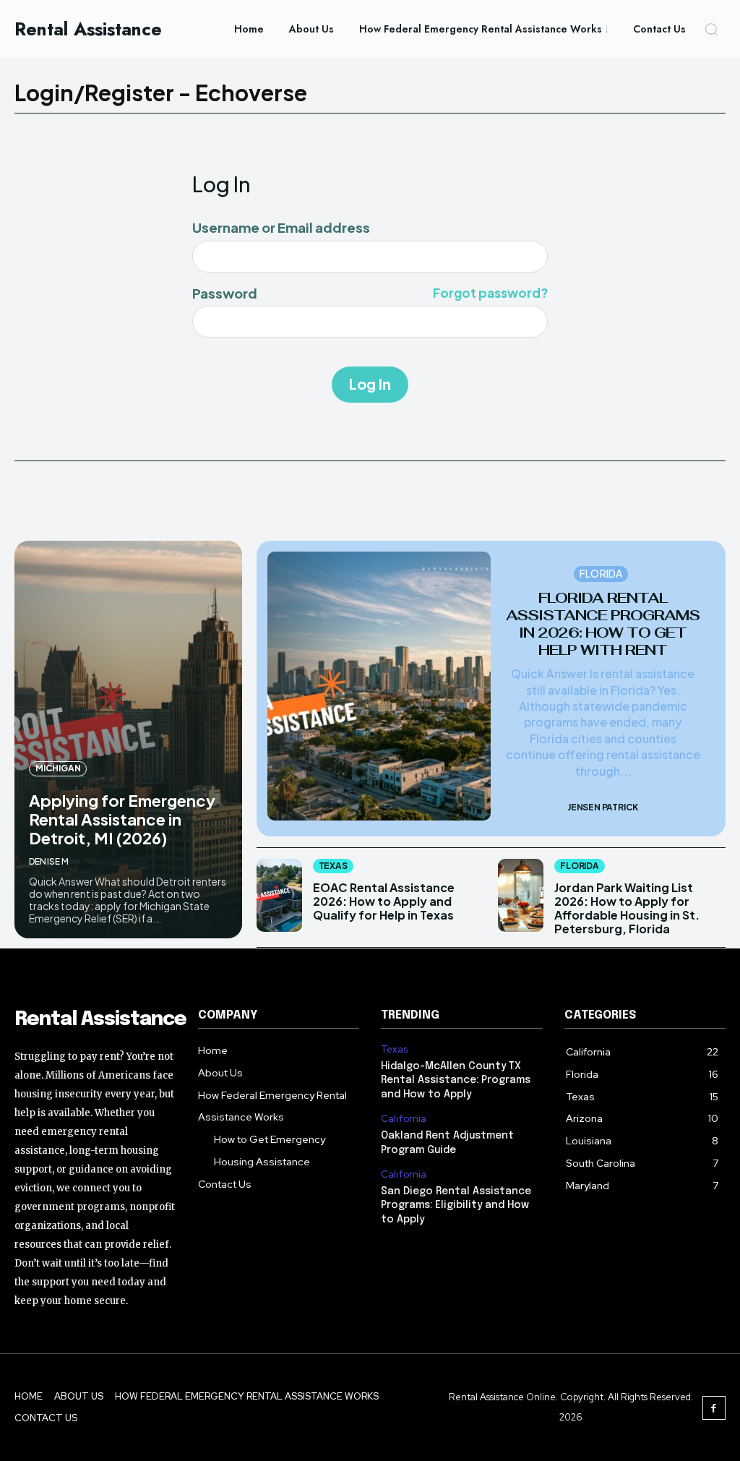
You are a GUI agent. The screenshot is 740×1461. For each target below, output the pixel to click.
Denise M (49, 861)
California (403, 1119)
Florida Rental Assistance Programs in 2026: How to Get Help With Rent (603, 623)
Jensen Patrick (602, 807)
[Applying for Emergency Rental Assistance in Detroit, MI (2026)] (128, 739)
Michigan (57, 768)
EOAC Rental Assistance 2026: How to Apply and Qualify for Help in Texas (384, 901)
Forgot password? (490, 294)
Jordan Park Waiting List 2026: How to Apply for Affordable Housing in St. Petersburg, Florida (627, 908)
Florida (601, 573)
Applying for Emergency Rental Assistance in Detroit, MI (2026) (122, 819)
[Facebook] (714, 1408)
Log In (370, 383)
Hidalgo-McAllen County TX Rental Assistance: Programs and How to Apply (455, 1080)
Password (370, 294)
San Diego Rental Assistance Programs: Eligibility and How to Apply (456, 1205)
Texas (333, 865)
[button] (711, 28)
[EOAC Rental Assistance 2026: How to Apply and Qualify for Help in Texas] (279, 895)
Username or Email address (281, 228)
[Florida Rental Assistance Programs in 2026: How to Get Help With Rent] (379, 686)
